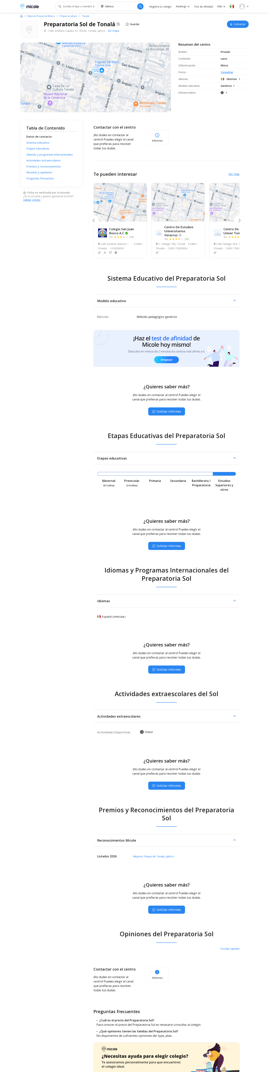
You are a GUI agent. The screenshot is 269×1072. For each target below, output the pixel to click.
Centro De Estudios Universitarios (178, 231)
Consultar (227, 72)
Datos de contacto (39, 136)
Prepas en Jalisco (68, 16)
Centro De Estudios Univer (238, 231)
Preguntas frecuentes (40, 178)
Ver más (234, 174)
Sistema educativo (37, 142)
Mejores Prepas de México (41, 16)
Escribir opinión (230, 948)
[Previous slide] (93, 220)
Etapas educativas (37, 148)
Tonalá (85, 16)
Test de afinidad (203, 6)
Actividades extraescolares (43, 160)
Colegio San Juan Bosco (121, 231)
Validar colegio (31, 200)
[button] (232, 6)
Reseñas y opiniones (39, 172)
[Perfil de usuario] (244, 6)
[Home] (21, 16)
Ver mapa (113, 30)
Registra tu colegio (160, 6)
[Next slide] (239, 220)
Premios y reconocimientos (43, 166)
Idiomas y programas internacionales (49, 154)
